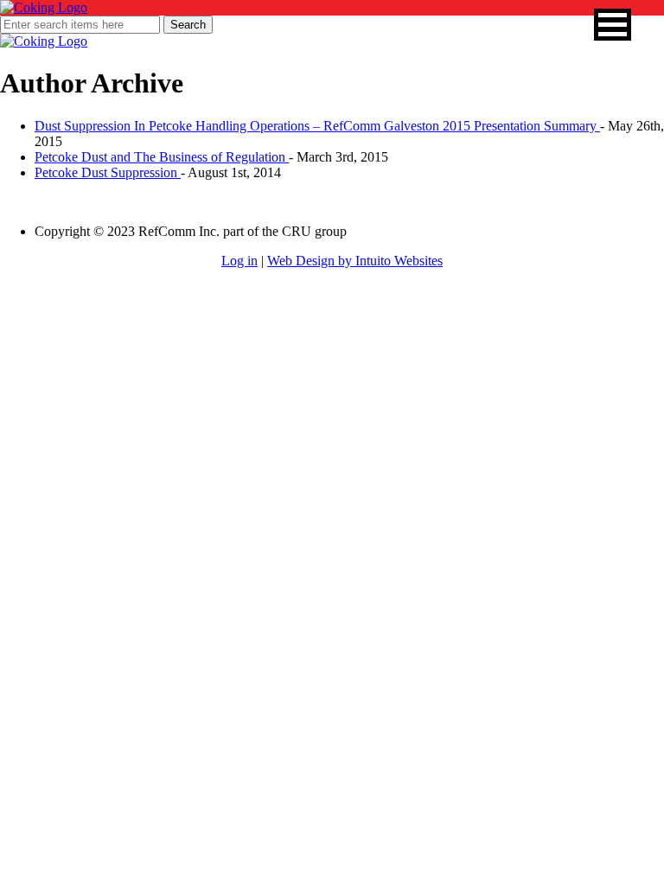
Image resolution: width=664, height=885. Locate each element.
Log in (239, 260)
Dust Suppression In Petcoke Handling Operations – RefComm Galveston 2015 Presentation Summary (317, 125)
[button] (612, 25)
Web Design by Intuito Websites (355, 260)
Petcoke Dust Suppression (108, 172)
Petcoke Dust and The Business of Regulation (162, 157)
